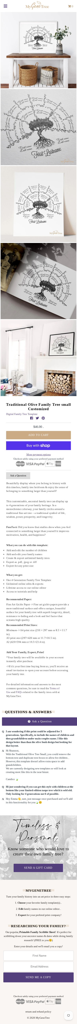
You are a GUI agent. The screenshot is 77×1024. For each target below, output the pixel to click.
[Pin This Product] (43, 418)
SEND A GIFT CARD (38, 867)
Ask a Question (18, 475)
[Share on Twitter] (38, 418)
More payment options (38, 454)
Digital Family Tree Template (22, 414)
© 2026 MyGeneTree (38, 1017)
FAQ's (19, 692)
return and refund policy (38, 1011)
